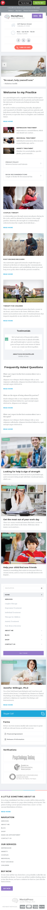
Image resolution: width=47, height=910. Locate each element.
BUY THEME (23, 653)
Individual (5, 858)
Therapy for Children (13, 306)
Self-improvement (9, 487)
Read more (8, 121)
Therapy (21, 487)
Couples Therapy (10, 213)
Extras (10, 10)
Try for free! (25, 3)
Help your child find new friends (20, 567)
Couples (5, 855)
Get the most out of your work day (21, 519)
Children (5, 865)
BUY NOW (6, 888)
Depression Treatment (26, 128)
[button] (4, 64)
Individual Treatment (26, 138)
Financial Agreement (15, 734)
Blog (7, 635)
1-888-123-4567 (24, 47)
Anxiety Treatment (24, 148)
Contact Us (10, 644)
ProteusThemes (3, 3)
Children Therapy (9, 535)
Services (9, 599)
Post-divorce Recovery (14, 259)
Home (7, 595)
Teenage (6, 439)
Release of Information (15, 739)
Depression (6, 848)
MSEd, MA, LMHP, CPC (9, 662)
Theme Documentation (31, 10)
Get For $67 (39, 3)
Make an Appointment (10, 835)
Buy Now (19, 10)
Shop (7, 639)
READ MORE (6, 811)
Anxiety (4, 851)
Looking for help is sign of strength (21, 471)
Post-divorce (7, 862)
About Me (9, 630)
